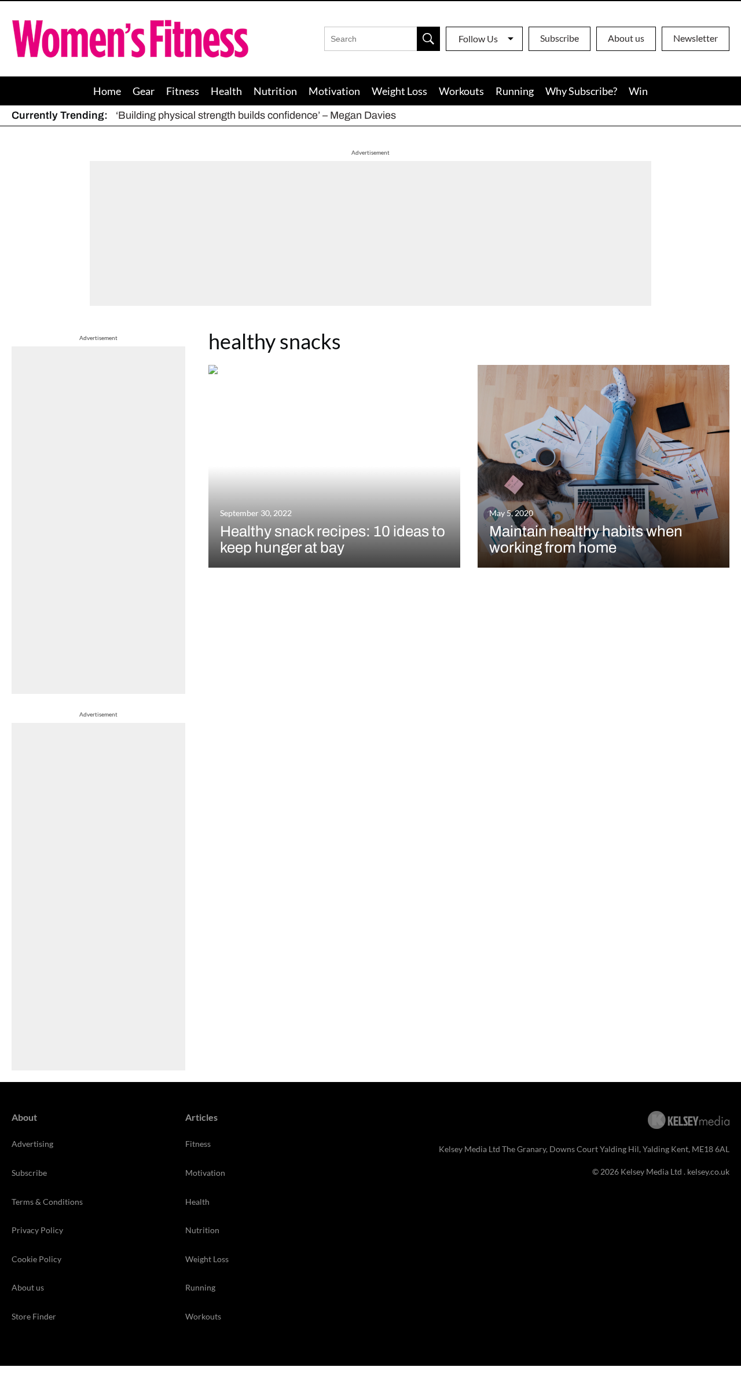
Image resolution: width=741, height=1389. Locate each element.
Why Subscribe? (581, 91)
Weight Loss (399, 91)
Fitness (182, 91)
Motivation (334, 91)
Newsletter (695, 37)
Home (107, 91)
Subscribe (559, 37)
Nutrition (275, 91)
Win (638, 91)
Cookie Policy (36, 1259)
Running (515, 91)
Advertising (32, 1144)
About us (626, 37)
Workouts (461, 91)
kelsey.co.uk (708, 1171)
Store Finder (34, 1316)
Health (226, 91)
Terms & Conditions (47, 1202)
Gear (144, 91)
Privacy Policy (37, 1230)
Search (428, 39)
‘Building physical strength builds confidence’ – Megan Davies (256, 115)
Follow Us (478, 38)
